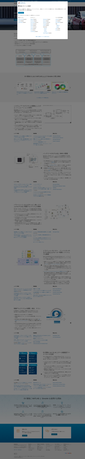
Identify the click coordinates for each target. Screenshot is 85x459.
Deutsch (45, 28)
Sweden (44, 25)
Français (45, 31)
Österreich (45, 22)
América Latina (20, 19)
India (56, 20)
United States (20, 22)
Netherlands (45, 19)
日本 (56, 28)
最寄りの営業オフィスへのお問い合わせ (42, 36)
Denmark (32, 20)
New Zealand (58, 22)
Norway (44, 20)
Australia (57, 19)
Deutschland (33, 22)
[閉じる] (66, 3)
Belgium (32, 19)
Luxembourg (33, 31)
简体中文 (58, 25)
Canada (19, 20)
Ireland (32, 28)
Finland (32, 25)
